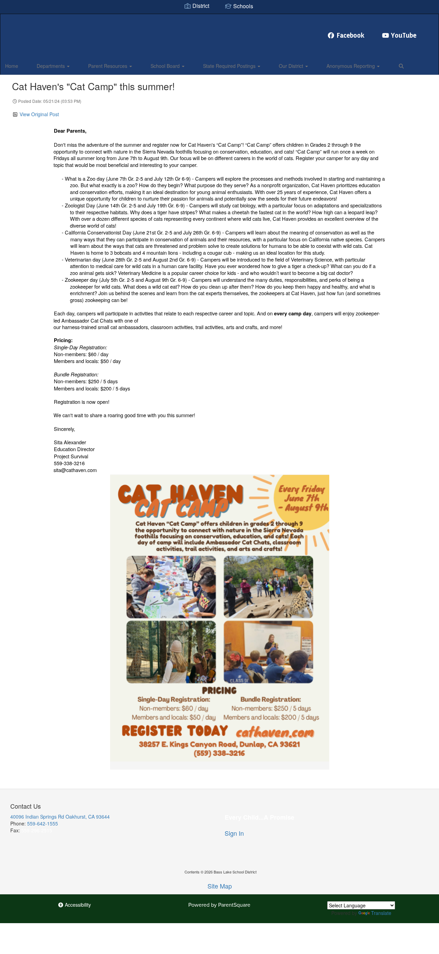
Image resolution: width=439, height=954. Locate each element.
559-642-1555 (42, 823)
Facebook (351, 35)
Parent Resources (108, 65)
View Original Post (39, 114)
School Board (166, 65)
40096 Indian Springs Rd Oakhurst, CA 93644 (60, 816)
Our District (292, 65)
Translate (381, 912)
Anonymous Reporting (351, 65)
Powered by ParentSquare (219, 905)
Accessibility (77, 904)
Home (11, 65)
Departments (51, 65)
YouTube (403, 35)
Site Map (219, 885)
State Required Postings (230, 65)
